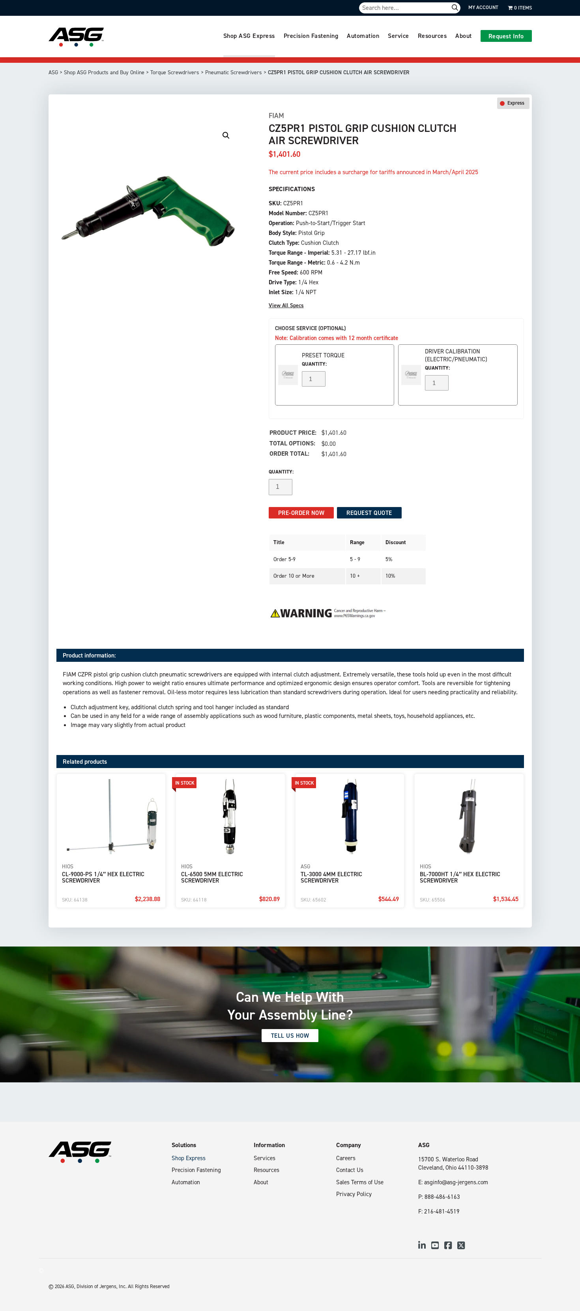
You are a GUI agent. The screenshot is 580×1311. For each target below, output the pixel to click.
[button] (226, 135)
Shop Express (189, 1158)
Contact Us (349, 1170)
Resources (432, 35)
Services (264, 1158)
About (463, 35)
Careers (345, 1158)
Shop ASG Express (249, 35)
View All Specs (286, 305)
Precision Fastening (311, 35)
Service (398, 35)
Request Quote (369, 513)
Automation (363, 35)
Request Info (506, 36)
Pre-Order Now (301, 513)
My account (483, 7)
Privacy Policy (354, 1194)
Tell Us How (290, 1035)
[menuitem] (249, 36)
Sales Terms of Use (360, 1182)
